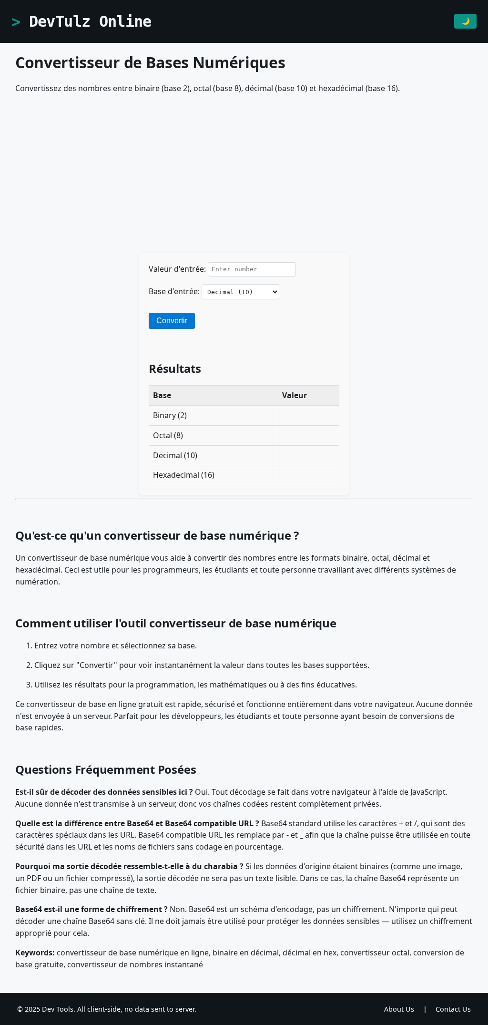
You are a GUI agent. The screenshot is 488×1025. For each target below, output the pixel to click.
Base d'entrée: (174, 291)
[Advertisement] (244, 178)
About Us (399, 1009)
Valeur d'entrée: (177, 268)
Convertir (171, 321)
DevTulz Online (90, 21)
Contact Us (453, 1009)
